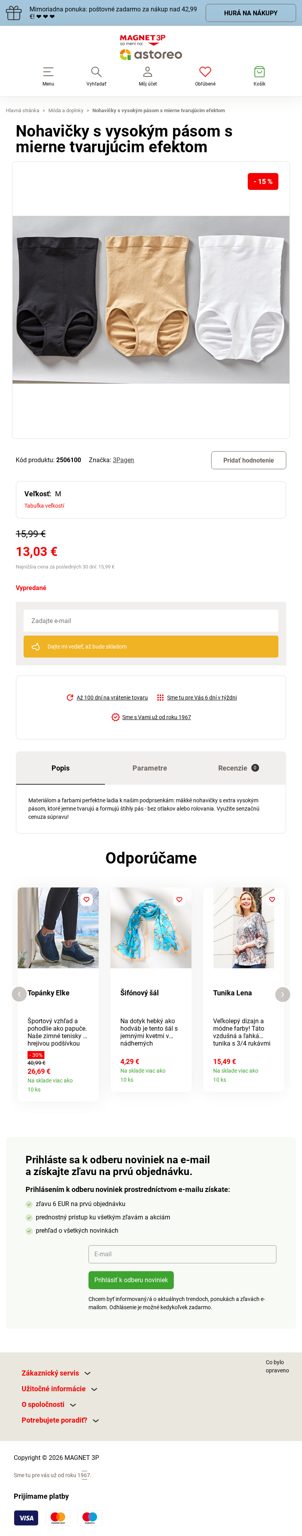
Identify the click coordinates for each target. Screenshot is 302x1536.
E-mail (103, 1254)
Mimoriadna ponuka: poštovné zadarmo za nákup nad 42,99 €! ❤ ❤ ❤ (113, 12)
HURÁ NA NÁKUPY (251, 13)
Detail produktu (90, 1087)
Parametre (150, 768)
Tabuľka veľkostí (44, 506)
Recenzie (237, 768)
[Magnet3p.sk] (151, 49)
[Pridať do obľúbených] (86, 899)
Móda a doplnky (65, 110)
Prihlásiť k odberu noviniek (131, 1280)
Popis (61, 768)
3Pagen (123, 460)
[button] (19, 994)
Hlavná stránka (22, 110)
